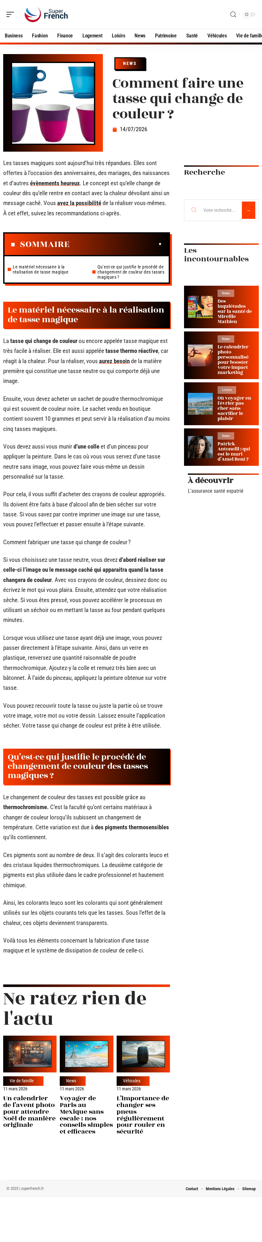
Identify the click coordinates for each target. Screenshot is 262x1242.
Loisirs (227, 390)
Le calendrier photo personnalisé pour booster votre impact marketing (233, 359)
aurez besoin (114, 361)
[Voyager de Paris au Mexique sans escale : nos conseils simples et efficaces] (86, 1054)
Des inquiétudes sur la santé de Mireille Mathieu (235, 311)
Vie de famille (22, 1081)
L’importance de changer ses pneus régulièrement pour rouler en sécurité (143, 1114)
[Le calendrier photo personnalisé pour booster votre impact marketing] (200, 356)
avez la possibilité (79, 203)
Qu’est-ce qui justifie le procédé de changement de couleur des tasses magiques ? (130, 272)
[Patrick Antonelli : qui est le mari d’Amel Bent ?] (200, 447)
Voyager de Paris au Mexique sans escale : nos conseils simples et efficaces (86, 1114)
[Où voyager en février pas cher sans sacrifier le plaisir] (200, 404)
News (130, 63)
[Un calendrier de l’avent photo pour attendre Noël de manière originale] (30, 1054)
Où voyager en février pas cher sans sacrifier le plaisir (234, 408)
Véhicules (131, 1081)
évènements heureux (55, 183)
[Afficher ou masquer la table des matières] (116, 244)
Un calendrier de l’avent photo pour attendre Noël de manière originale (29, 1111)
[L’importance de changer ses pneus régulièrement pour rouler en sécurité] (143, 1054)
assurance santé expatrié (217, 491)
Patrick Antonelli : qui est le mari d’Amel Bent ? (234, 451)
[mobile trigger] (11, 14)
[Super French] (46, 14)
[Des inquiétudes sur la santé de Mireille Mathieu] (200, 307)
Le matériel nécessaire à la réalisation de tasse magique (40, 269)
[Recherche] (233, 15)
